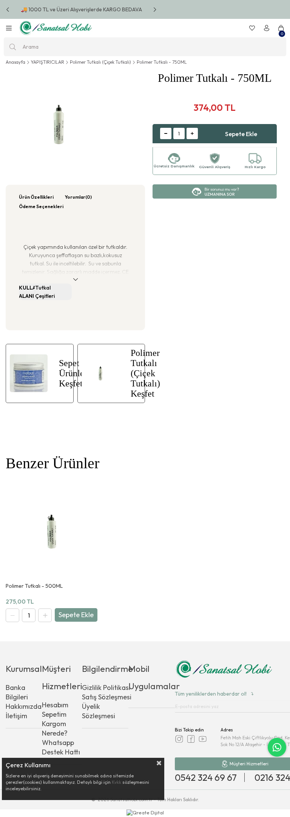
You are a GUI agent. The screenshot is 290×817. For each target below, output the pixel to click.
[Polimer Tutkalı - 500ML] (51, 531)
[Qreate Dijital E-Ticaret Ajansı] (145, 813)
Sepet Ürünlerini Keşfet (66, 373)
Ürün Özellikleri (36, 197)
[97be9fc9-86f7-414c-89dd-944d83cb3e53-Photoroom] (224, 670)
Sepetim (54, 714)
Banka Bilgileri (17, 692)
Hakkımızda (24, 706)
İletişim (16, 715)
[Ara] (13, 46)
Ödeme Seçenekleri (41, 206)
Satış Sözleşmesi (106, 697)
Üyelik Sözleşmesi (98, 711)
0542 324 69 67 (206, 777)
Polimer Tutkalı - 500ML (34, 586)
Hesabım (55, 705)
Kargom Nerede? (55, 728)
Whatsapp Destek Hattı (61, 747)
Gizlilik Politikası (106, 687)
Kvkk (116, 782)
